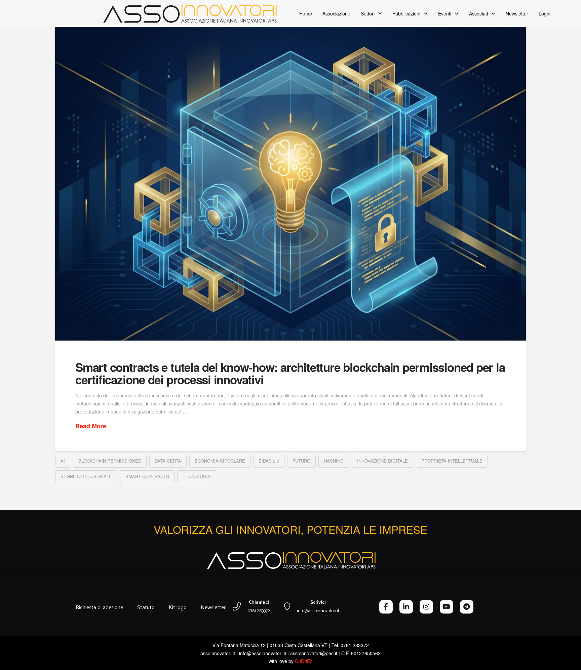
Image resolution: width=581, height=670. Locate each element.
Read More (90, 426)
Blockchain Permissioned (109, 461)
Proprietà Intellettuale (451, 461)
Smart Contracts (147, 476)
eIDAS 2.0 (269, 461)
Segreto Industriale (86, 476)
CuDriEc (303, 661)
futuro (301, 461)
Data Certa (168, 461)
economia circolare (220, 461)
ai (63, 461)
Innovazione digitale (382, 461)
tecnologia (197, 476)
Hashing (334, 461)
